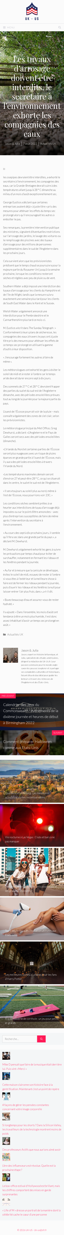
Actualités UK (15, 634)
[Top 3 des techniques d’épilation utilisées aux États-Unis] (32, 938)
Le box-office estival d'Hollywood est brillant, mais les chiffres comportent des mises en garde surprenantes (31, 1190)
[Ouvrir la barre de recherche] (59, 27)
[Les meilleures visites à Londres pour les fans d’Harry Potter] (32, 982)
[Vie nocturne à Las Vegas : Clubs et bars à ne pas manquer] (32, 844)
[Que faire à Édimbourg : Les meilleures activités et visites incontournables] (32, 800)
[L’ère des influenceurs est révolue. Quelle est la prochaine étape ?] (6, 1158)
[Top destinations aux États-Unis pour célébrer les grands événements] (32, 894)
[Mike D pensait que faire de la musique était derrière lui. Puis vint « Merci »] (6, 1057)
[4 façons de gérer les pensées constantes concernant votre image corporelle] (6, 1098)
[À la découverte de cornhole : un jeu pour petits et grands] (32, 1026)
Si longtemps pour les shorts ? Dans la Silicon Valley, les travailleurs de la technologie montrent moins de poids (31, 1129)
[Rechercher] (41, 1039)
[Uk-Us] (32, 11)
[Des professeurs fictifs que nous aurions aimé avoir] (6, 1142)
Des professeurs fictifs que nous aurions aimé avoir (31, 1149)
